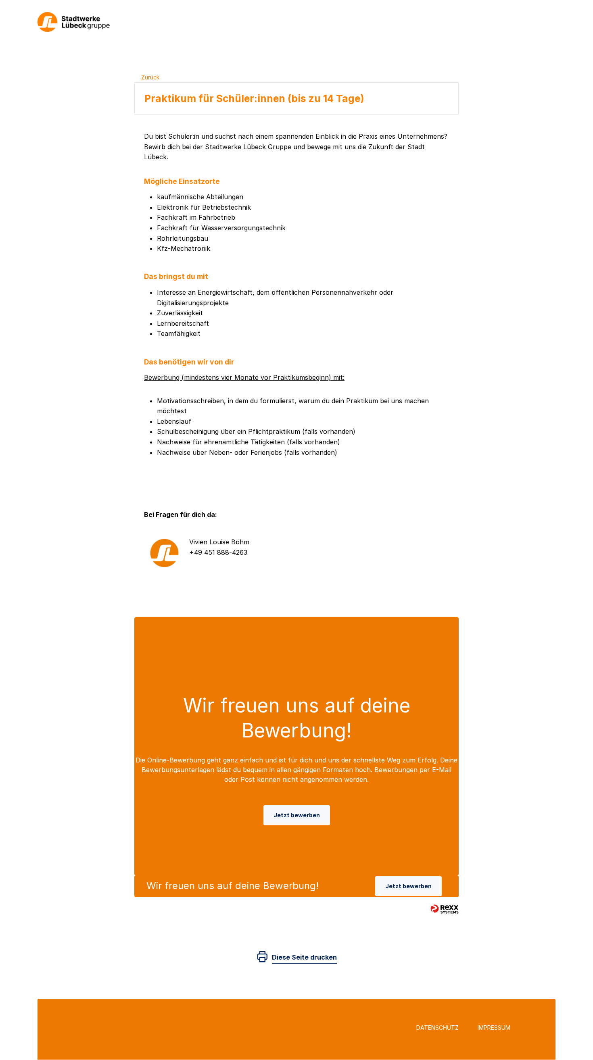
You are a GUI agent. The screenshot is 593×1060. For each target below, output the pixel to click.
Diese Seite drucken (304, 957)
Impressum (494, 1027)
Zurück (150, 77)
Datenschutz (437, 1027)
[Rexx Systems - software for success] (444, 909)
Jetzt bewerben (297, 815)
